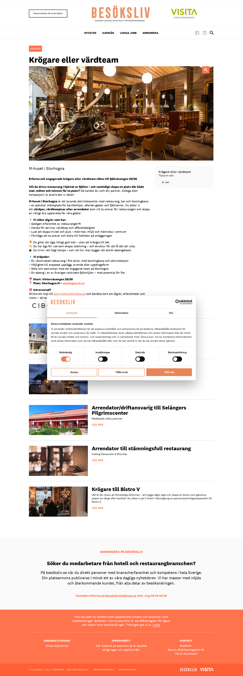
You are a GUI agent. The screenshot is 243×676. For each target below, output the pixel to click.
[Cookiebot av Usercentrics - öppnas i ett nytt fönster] (177, 302)
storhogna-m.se (74, 283)
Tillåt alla (169, 372)
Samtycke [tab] (72, 312)
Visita (156, 625)
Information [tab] (121, 312)
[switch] (103, 359)
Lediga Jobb (128, 33)
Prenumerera (104, 669)
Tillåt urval (122, 372)
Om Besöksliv (78, 669)
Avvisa (74, 372)
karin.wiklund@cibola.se (70, 294)
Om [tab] (171, 312)
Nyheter (90, 33)
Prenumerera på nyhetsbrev (48, 13)
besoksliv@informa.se (120, 596)
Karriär (108, 33)
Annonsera (150, 33)
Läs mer (97, 424)
